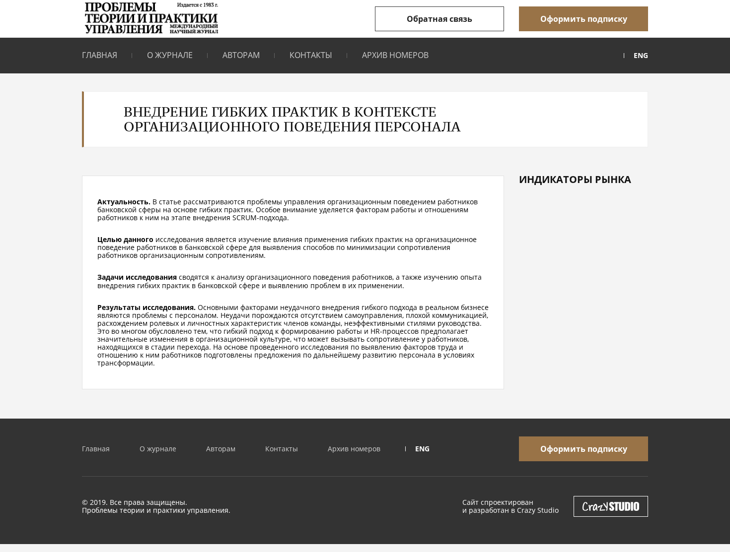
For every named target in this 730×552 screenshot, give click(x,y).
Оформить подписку (583, 18)
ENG (641, 56)
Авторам (241, 55)
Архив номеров (395, 55)
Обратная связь (439, 18)
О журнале (170, 55)
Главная (99, 55)
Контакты (311, 55)
